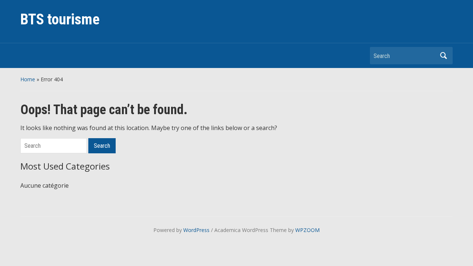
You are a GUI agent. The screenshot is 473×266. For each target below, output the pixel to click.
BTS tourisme (60, 19)
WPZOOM (307, 229)
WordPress (196, 229)
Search (443, 55)
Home (27, 79)
